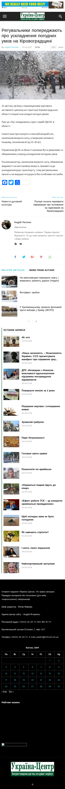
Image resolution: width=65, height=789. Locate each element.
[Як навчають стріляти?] (11, 536)
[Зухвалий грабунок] (11, 425)
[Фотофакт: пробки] (9, 296)
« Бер (4, 691)
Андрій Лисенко (11, 47)
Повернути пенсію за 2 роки (38, 390)
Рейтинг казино (11, 702)
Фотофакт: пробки (29, 292)
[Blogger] (15, 244)
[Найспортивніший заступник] (11, 567)
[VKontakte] (20, 244)
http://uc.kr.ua (20, 227)
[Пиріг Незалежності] (11, 441)
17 (6, 680)
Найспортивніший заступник (38, 563)
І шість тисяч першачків (36, 548)
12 (24, 673)
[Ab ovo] (11, 341)
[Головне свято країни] (11, 457)
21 (41, 680)
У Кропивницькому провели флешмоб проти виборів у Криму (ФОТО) (41, 309)
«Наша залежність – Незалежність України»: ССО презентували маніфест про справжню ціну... (42, 356)
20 (32, 680)
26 (23, 686)
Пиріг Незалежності (33, 437)
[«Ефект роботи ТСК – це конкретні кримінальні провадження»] (11, 504)
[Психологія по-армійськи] (11, 473)
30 (59, 686)
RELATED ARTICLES (13, 270)
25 (15, 686)
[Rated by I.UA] (14, 745)
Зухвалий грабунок (33, 422)
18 (15, 680)
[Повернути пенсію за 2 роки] (11, 394)
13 (32, 673)
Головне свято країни (34, 453)
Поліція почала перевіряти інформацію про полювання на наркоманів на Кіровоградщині (48, 206)
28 (41, 686)
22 (50, 680)
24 (6, 686)
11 (15, 673)
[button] (60, 16)
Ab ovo (26, 337)
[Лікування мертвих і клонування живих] (11, 410)
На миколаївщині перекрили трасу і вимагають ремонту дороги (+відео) (39, 279)
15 (50, 673)
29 (50, 686)
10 (6, 673)
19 (24, 680)
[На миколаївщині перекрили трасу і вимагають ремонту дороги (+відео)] (9, 281)
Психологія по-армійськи (36, 469)
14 (41, 673)
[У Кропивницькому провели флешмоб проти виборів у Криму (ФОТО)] (9, 311)
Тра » (11, 691)
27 (32, 686)
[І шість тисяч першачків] (11, 551)
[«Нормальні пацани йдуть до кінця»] (11, 488)
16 (59, 673)
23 (59, 680)
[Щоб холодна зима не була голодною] (11, 520)
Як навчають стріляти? (35, 532)
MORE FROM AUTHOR (41, 270)
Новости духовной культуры (12, 203)
